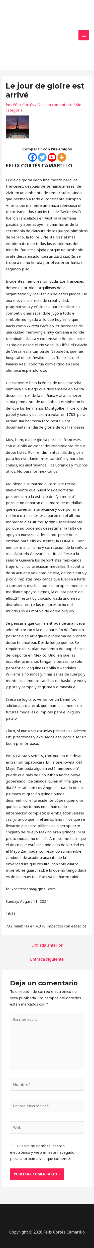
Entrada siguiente (47, 959)
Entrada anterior (47, 945)
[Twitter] (42, 157)
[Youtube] (52, 157)
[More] (61, 157)
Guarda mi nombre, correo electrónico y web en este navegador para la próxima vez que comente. (43, 1152)
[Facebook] (32, 157)
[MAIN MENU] (83, 35)
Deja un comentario (55, 104)
